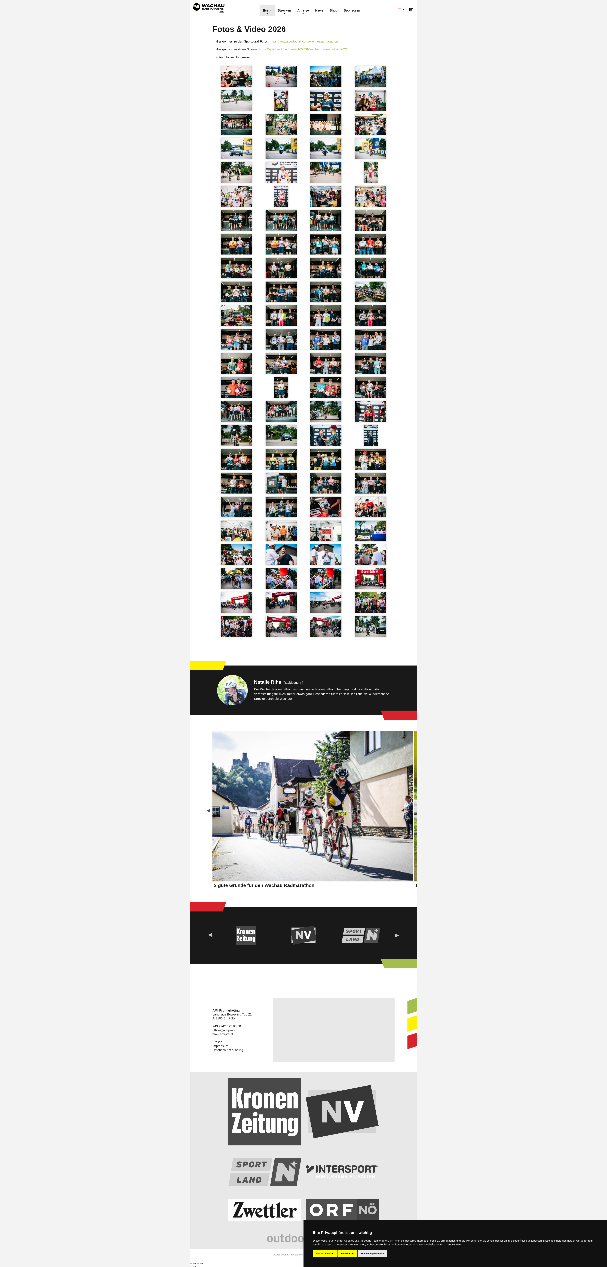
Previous (208, 811)
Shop (333, 10)
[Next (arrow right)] (194, 1266)
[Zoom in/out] (201, 1263)
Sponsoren (352, 10)
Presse (217, 1042)
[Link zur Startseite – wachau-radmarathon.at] (208, 7)
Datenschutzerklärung (227, 1050)
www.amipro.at (222, 1034)
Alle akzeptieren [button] (325, 1253)
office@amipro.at (224, 1030)
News (319, 10)
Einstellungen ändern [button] (372, 1253)
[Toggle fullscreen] (198, 1263)
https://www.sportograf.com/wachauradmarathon (304, 41)
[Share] (194, 1263)
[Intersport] (342, 1172)
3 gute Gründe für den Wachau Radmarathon (264, 885)
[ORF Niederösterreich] (342, 1210)
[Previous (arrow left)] (191, 1266)
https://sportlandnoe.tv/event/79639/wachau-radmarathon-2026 (303, 49)
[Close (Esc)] (191, 1263)
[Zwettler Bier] (264, 1210)
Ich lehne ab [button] (347, 1253)
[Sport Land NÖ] (361, 935)
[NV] (303, 935)
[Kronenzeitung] (246, 935)
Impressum (220, 1046)
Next (406, 811)
